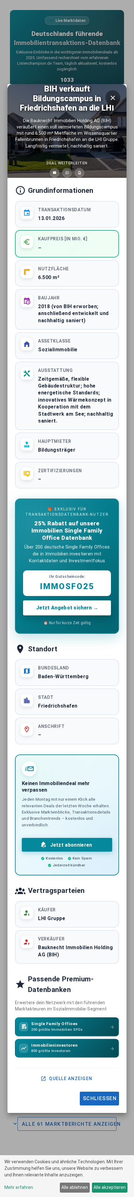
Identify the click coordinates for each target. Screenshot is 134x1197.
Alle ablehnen (74, 1187)
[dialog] (67, 1176)
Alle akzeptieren (109, 1187)
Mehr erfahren (18, 1187)
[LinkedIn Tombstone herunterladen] (79, 173)
